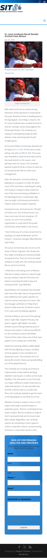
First (9, 463)
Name (10, 453)
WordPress (23, 554)
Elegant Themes (23, 551)
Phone (11, 478)
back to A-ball (17, 149)
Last (9, 473)
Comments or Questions (19, 499)
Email (11, 488)
